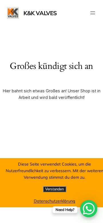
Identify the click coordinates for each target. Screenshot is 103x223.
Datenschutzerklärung (54, 201)
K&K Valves (40, 13)
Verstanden (54, 189)
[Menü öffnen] (92, 12)
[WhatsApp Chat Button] (88, 208)
